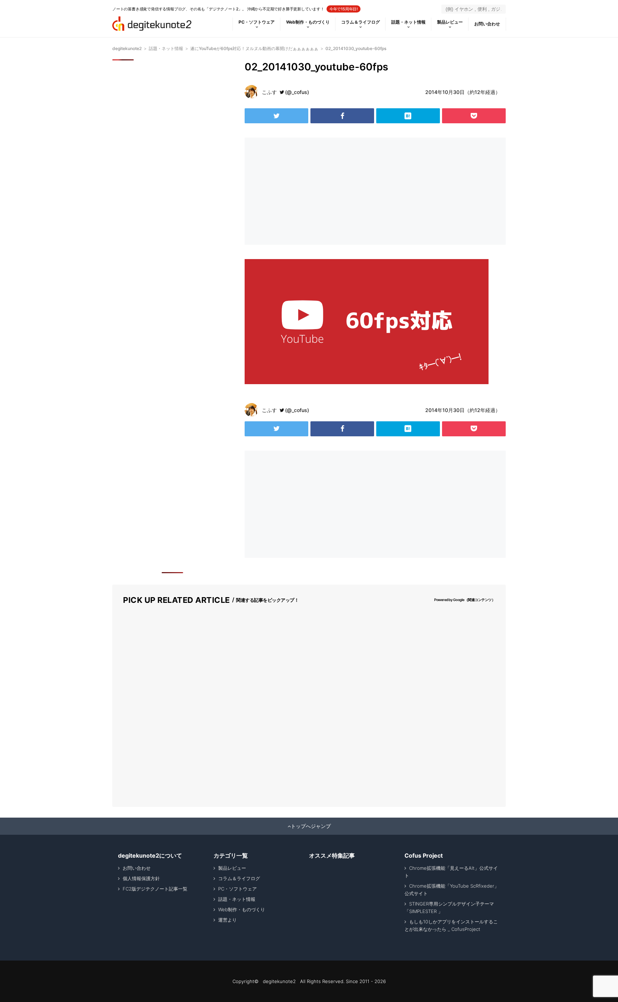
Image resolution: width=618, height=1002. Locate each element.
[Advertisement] (308, 191)
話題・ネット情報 (408, 22)
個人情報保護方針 (141, 878)
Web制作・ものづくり (308, 22)
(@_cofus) (297, 92)
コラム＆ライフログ (360, 22)
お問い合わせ (487, 23)
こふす (269, 92)
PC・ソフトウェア (257, 22)
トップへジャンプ (311, 826)
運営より (227, 920)
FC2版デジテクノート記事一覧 (155, 889)
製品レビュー (450, 22)
